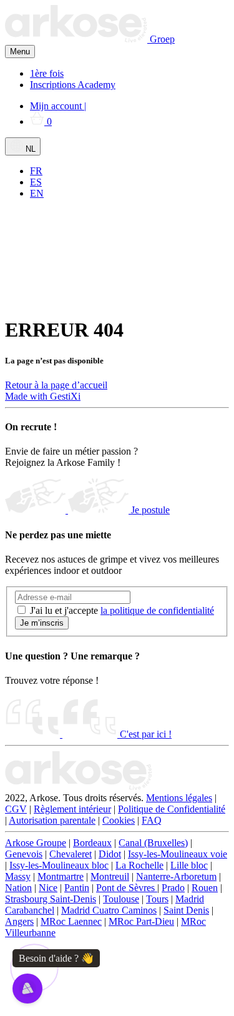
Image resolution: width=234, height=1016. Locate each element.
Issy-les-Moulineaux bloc (59, 865)
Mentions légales (179, 797)
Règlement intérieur (72, 809)
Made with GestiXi (42, 396)
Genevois (23, 854)
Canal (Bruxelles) (153, 842)
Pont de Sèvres (126, 887)
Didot (110, 854)
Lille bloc (189, 865)
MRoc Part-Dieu (141, 921)
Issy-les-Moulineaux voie (177, 854)
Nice (48, 887)
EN (37, 193)
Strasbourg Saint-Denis (50, 899)
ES (36, 182)
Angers (19, 921)
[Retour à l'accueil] (78, 786)
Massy (18, 876)
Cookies (118, 820)
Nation (18, 887)
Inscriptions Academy (72, 84)
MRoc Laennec (71, 921)
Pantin (76, 887)
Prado (173, 887)
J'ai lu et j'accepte (122, 610)
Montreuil (109, 876)
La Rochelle (139, 865)
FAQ (152, 820)
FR (36, 170)
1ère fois (47, 73)
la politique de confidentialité (157, 610)
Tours (157, 899)
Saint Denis (186, 910)
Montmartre (60, 876)
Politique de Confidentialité (171, 809)
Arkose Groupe (35, 842)
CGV (16, 809)
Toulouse (121, 899)
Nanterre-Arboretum (176, 876)
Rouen (205, 887)
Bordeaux (92, 842)
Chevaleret (70, 854)
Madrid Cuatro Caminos (109, 910)
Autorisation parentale (52, 820)
